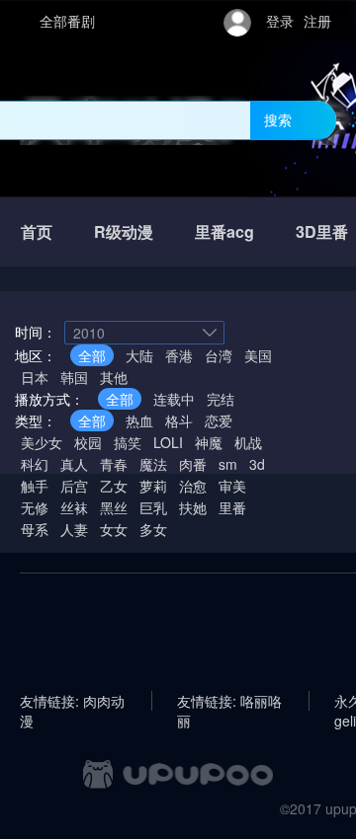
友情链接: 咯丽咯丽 (229, 701)
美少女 (41, 442)
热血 (139, 420)
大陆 (139, 355)
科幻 (34, 464)
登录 (280, 21)
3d (257, 464)
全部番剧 (67, 21)
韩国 (74, 377)
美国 (258, 355)
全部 (92, 355)
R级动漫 (123, 231)
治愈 (193, 486)
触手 (34, 486)
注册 (317, 21)
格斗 (179, 420)
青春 (114, 464)
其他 (114, 377)
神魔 (208, 442)
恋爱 (218, 420)
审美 (232, 486)
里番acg (224, 231)
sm (228, 464)
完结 (220, 399)
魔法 (153, 464)
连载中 (174, 399)
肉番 (193, 464)
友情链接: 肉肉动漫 (72, 701)
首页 (36, 231)
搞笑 (127, 442)
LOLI (168, 442)
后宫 (74, 486)
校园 (88, 442)
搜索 (278, 119)
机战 (248, 442)
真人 (74, 464)
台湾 (218, 355)
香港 (179, 355)
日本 (34, 377)
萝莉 (153, 486)
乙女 (114, 486)
